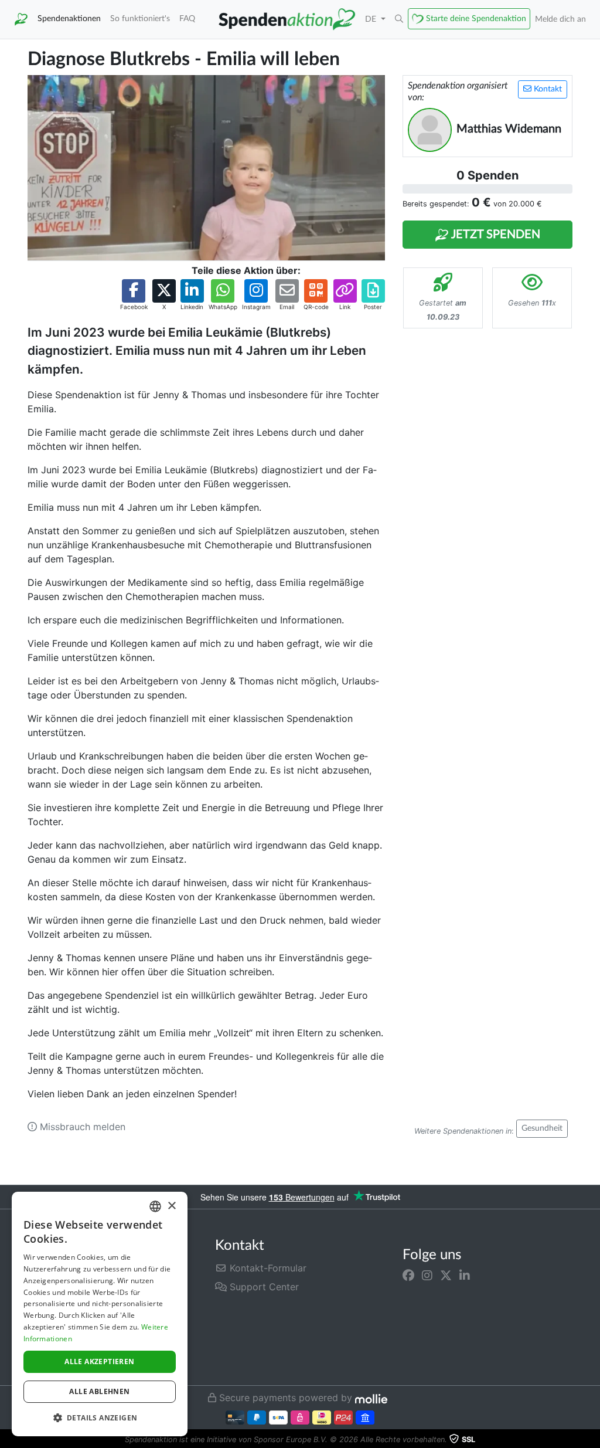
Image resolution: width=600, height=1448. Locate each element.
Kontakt (546, 89)
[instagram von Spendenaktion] (427, 1275)
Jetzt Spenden (494, 234)
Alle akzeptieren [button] (99, 1361)
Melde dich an (560, 19)
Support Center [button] (263, 1287)
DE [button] (372, 19)
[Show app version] (592, 1440)
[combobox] (155, 1206)
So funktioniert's (140, 18)
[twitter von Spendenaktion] (446, 1275)
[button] (399, 19)
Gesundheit (541, 1128)
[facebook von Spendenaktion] (408, 1275)
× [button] (171, 1206)
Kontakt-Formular (266, 1268)
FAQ (187, 18)
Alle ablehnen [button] (99, 1391)
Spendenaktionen (69, 18)
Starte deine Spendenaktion (476, 18)
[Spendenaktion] (21, 19)
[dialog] (100, 1314)
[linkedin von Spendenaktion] (464, 1275)
